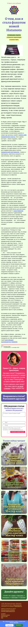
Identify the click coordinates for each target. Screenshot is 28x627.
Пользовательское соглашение (8, 610)
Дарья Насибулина (17, 605)
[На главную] (14, 14)
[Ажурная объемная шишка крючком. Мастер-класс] (14, 531)
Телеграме (14, 597)
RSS (2, 617)
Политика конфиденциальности (8, 611)
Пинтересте (5, 597)
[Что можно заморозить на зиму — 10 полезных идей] (14, 555)
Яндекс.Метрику (14, 622)
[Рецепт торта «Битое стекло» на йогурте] (14, 478)
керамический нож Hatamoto (10, 152)
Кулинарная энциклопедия (14, 37)
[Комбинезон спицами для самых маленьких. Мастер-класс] (14, 458)
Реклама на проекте (5, 615)
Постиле (22, 597)
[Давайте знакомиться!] (14, 359)
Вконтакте (20, 595)
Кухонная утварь (14, 39)
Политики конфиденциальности (16, 429)
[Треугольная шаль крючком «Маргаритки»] (14, 574)
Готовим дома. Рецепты (14, 35)
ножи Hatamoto (18, 211)
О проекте (3, 613)
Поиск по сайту (4, 616)
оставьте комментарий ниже (14, 381)
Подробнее (9, 625)
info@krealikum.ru (18, 606)
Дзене (14, 595)
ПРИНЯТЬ (18, 625)
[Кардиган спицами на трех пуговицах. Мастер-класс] (14, 507)
